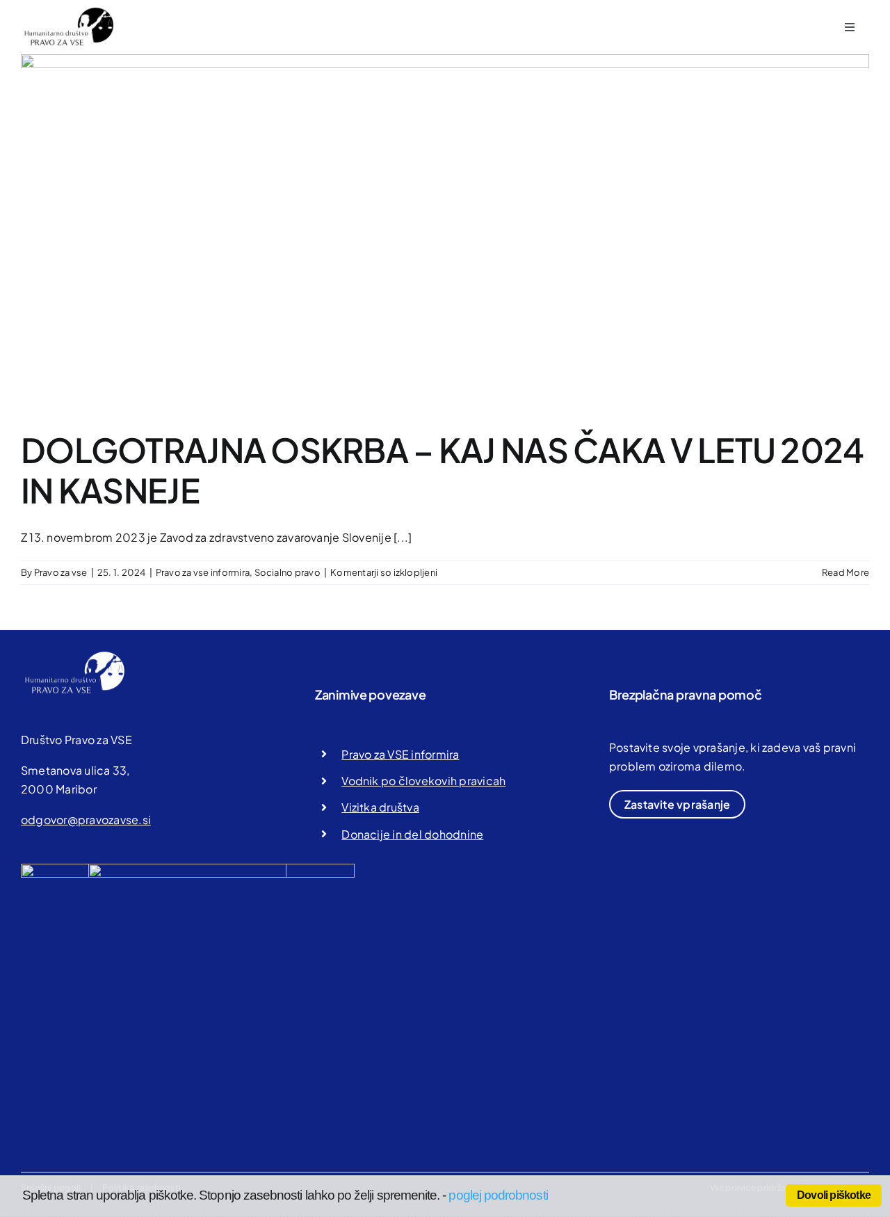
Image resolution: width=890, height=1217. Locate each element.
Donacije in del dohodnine (412, 834)
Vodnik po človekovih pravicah (423, 780)
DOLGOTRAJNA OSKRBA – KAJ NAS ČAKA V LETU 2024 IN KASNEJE (442, 469)
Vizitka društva (380, 807)
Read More (845, 572)
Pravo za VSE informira (400, 754)
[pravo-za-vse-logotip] (67, 12)
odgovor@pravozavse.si (86, 819)
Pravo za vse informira (203, 572)
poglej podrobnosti (497, 1195)
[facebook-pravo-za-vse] (221, 869)
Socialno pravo (287, 572)
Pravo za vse (61, 572)
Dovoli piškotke (834, 1195)
